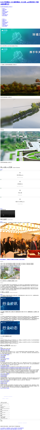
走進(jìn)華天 (4, 9)
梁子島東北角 (2, 360)
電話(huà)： (2, 407)
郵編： (1, 415)
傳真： (1, 409)
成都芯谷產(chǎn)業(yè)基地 (5, 349)
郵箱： (1, 411)
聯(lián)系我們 (4, 15)
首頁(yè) (3, 8)
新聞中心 (3, 10)
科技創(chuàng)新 (5, 11)
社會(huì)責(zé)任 (5, 14)
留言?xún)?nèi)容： (3, 402)
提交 (1, 420)
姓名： (1, 405)
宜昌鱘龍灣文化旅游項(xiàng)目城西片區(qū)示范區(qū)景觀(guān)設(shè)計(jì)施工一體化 (15, 367)
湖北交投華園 (2, 356)
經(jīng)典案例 (4, 12)
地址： (1, 413)
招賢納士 (3, 13)
